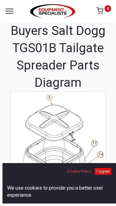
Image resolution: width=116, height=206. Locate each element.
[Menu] (9, 11)
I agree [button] (103, 171)
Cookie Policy (79, 171)
